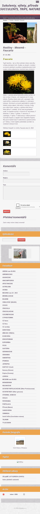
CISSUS (4, 305)
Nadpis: (5, 178)
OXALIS (4, 398)
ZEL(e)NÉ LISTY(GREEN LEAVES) (13, 476)
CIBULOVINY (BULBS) (9, 302)
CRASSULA (6, 308)
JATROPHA (6, 364)
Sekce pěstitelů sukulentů (10, 479)
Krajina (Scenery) (7, 373)
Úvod (4, 18)
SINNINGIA (5, 413)
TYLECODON (6, 422)
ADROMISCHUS (7, 274)
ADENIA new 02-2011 (8, 271)
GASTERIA (5, 348)
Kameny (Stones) (7, 370)
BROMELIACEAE (7, 296)
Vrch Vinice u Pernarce (20, 448)
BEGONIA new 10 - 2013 (10, 293)
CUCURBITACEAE (8, 314)
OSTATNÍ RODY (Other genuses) (12, 392)
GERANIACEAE (7, 351)
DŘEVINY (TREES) (8, 333)
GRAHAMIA (6, 354)
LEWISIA (5, 376)
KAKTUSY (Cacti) (7, 367)
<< (3, 494)
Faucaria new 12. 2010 (27, 128)
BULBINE (5, 299)
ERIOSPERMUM (7, 339)
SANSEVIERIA (7, 410)
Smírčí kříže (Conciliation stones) (13, 416)
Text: (4, 185)
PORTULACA (6, 404)
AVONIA (4, 290)
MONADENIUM (7, 382)
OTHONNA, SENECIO (9, 395)
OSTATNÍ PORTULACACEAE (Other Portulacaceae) (18, 388)
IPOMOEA (5, 361)
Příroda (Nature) (7, 407)
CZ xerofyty (6, 327)
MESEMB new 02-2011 (9, 379)
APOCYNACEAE (7, 283)
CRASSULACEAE (7, 311)
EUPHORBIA (6, 342)
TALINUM (5, 419)
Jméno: (5, 171)
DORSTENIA (6, 330)
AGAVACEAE (6, 277)
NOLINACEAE (6, 385)
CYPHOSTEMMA (7, 317)
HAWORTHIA (6, 358)
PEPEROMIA (6, 401)
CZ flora (4, 324)
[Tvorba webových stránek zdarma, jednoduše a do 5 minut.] (26, 508)
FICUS (4, 345)
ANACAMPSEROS (8, 280)
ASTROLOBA (6, 286)
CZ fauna (5, 320)
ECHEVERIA (6, 336)
